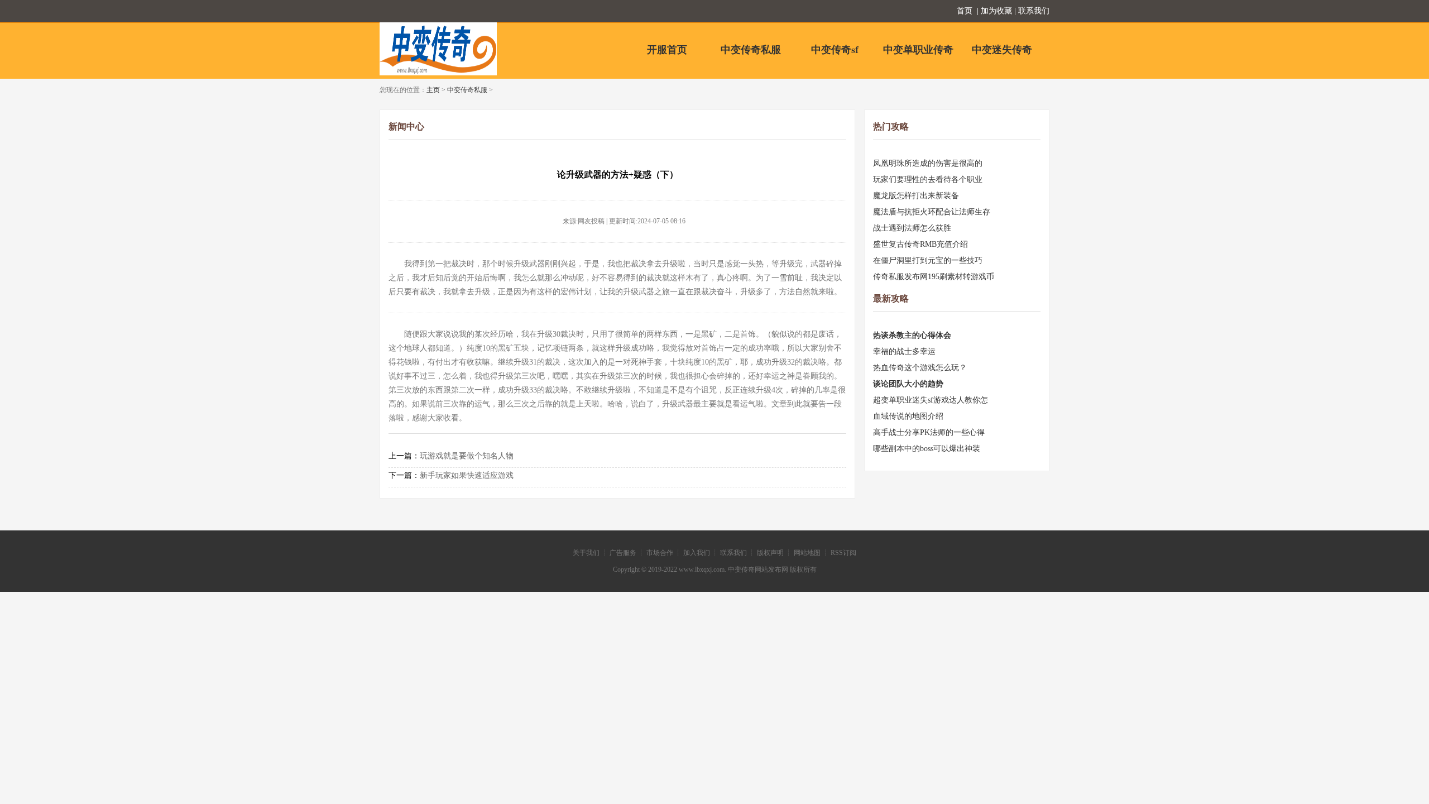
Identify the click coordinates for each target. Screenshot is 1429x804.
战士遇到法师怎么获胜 (912, 228)
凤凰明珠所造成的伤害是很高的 (927, 163)
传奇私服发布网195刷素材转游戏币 (933, 276)
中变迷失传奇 (1002, 49)
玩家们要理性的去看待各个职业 (927, 179)
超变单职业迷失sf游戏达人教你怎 (930, 400)
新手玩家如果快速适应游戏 (467, 475)
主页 (433, 90)
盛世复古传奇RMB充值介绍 (920, 244)
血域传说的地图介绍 (908, 416)
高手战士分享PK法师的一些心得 (929, 432)
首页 (964, 11)
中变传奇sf (835, 49)
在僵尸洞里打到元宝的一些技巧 (927, 260)
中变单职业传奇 (918, 49)
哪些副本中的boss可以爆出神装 (926, 448)
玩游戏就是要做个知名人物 (467, 456)
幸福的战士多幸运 (904, 351)
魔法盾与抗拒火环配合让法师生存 (931, 212)
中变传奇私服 (751, 49)
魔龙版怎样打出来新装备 (916, 196)
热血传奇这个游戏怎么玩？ (920, 367)
